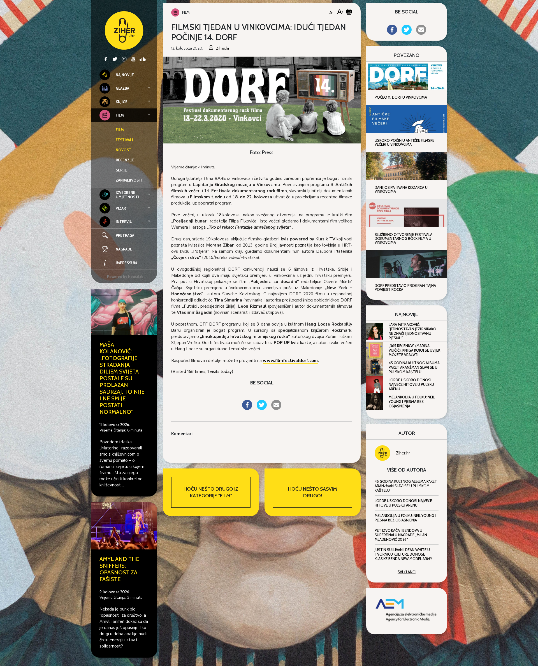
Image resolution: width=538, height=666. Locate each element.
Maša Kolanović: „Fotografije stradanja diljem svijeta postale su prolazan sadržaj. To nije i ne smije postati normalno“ (121, 378)
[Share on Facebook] (247, 408)
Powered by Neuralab (125, 276)
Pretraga (125, 235)
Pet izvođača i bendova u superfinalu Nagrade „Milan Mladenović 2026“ (401, 535)
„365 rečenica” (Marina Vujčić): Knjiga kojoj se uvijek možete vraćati (414, 350)
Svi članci (407, 572)
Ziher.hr (403, 453)
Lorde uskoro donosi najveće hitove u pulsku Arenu (411, 384)
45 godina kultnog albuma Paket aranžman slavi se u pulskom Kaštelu (414, 367)
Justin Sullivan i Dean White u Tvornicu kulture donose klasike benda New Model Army (403, 554)
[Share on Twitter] (262, 408)
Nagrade (124, 249)
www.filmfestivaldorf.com (290, 360)
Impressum (126, 263)
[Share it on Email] (276, 408)
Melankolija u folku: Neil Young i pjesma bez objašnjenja (412, 401)
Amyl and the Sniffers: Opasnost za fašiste (119, 569)
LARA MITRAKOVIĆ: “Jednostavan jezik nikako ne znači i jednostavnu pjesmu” (412, 331)
